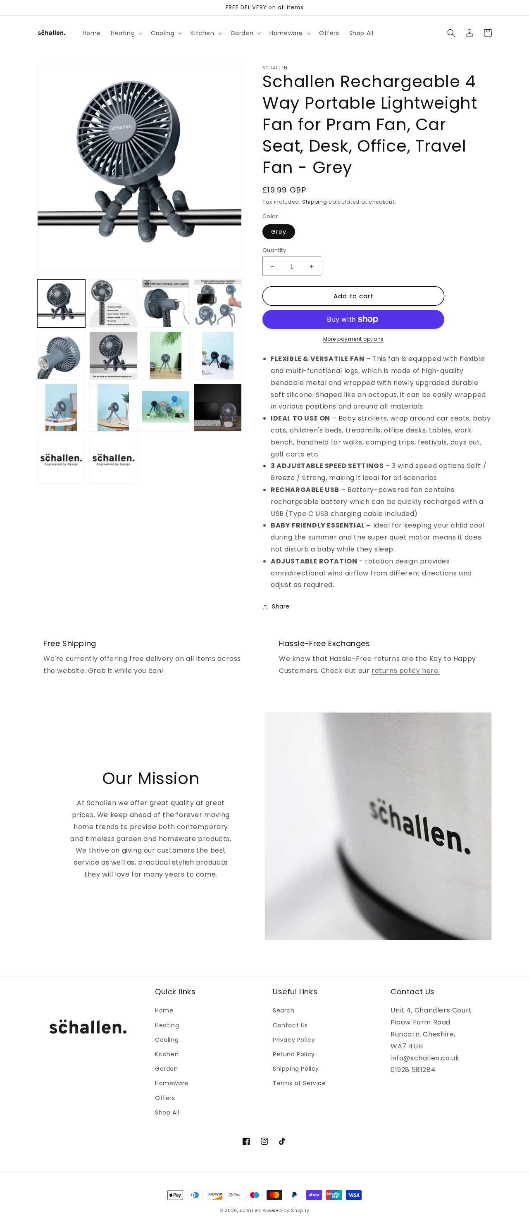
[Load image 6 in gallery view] (113, 355)
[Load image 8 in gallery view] (218, 355)
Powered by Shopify (286, 1210)
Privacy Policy (294, 1040)
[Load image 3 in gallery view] (166, 303)
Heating (167, 1025)
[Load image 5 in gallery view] (61, 355)
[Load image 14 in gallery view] (113, 460)
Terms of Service (299, 1083)
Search (284, 1010)
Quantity (274, 250)
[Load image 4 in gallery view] (218, 303)
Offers (165, 1098)
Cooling (167, 1040)
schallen (250, 1210)
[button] (126, 33)
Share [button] (281, 606)
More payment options (353, 338)
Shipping (314, 201)
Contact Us (290, 1025)
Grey (278, 232)
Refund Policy (294, 1054)
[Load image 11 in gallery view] (166, 407)
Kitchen (167, 1054)
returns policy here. (406, 670)
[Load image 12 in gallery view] (218, 407)
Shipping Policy (296, 1069)
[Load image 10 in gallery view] (113, 407)
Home (164, 1010)
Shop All (167, 1112)
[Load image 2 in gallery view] (113, 303)
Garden (166, 1069)
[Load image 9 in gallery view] (61, 407)
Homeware (171, 1083)
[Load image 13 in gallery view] (61, 460)
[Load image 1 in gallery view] (61, 303)
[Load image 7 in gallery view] (166, 355)
